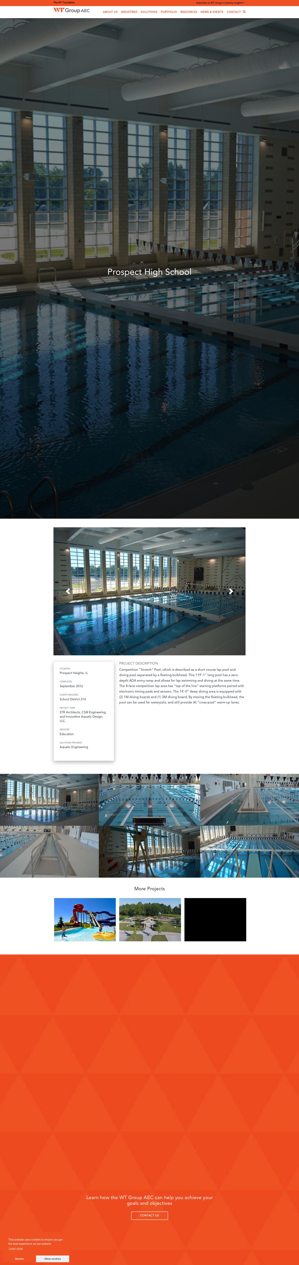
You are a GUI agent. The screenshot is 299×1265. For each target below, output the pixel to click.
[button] (110, 12)
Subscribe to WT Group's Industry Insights (219, 3)
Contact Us (149, 1215)
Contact (234, 12)
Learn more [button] (16, 1248)
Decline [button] (19, 1258)
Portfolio (169, 12)
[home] (71, 9)
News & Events (212, 12)
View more (85, 920)
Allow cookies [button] (52, 1258)
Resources (189, 12)
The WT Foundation (64, 3)
